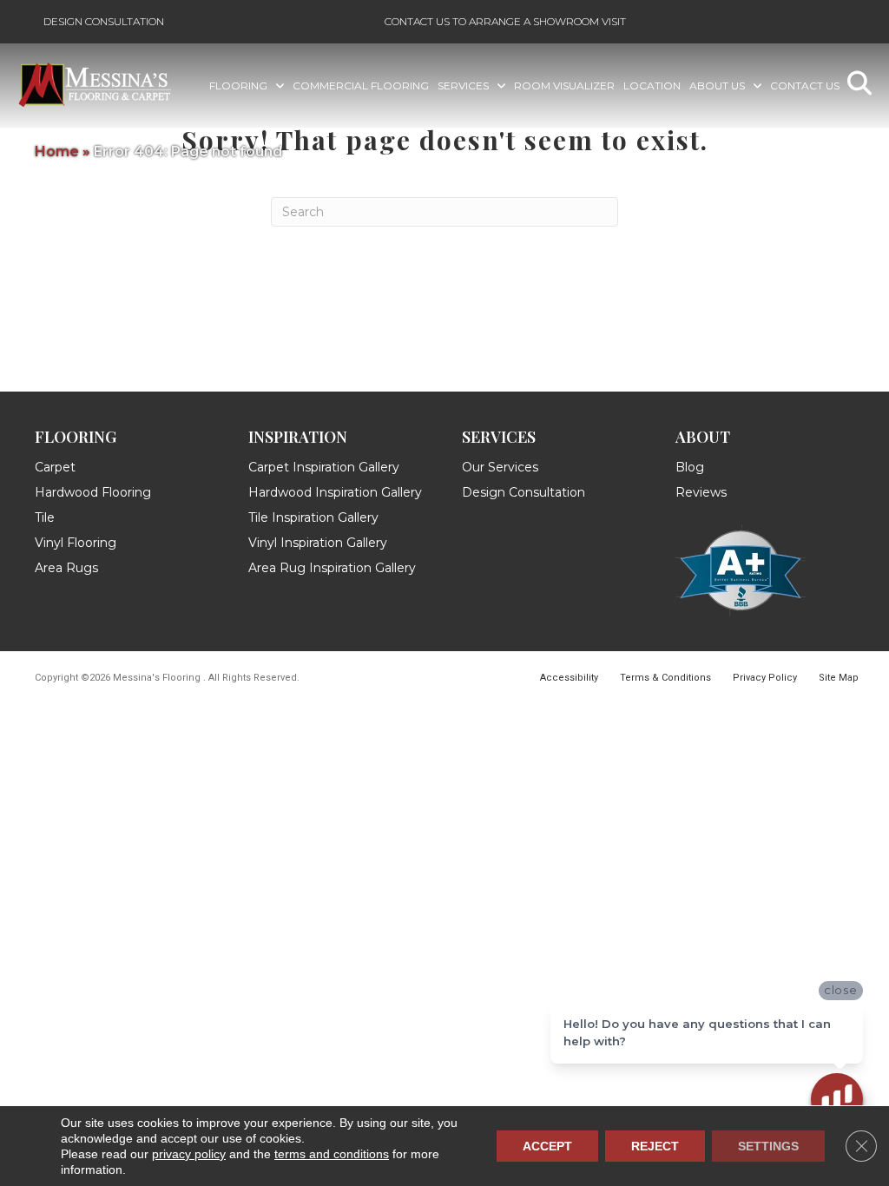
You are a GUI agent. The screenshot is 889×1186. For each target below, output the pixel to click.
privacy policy (189, 1154)
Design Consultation (103, 21)
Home (57, 151)
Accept (547, 1146)
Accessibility (569, 677)
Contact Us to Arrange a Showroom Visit (505, 21)
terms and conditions (331, 1154)
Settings (768, 1146)
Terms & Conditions (665, 677)
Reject (655, 1146)
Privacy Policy (765, 677)
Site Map (839, 677)
